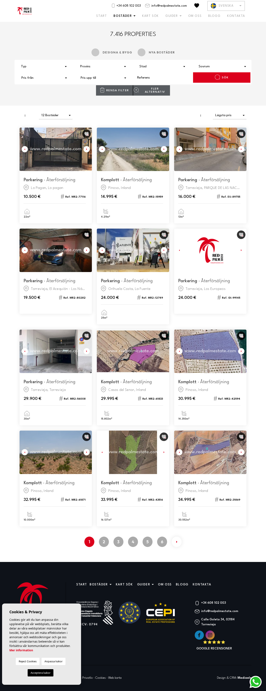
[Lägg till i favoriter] (86, 133)
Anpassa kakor (53, 661)
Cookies (100, 678)
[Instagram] (210, 635)
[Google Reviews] (214, 645)
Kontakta (236, 16)
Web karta (115, 678)
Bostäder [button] (122, 16)
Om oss (195, 16)
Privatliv (87, 678)
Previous (24, 149)
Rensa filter (117, 90)
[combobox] (44, 66)
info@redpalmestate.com (169, 5)
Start (101, 16)
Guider (171, 16)
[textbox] (45, 67)
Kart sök (150, 16)
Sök (225, 77)
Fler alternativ (155, 90)
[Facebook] (200, 635)
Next (88, 149)
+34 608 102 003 (128, 5)
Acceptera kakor (40, 673)
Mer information (21, 650)
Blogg (214, 16)
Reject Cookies (28, 661)
